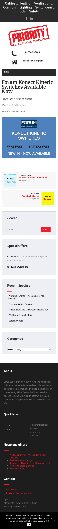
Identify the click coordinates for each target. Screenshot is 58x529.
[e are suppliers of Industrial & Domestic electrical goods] (29, 46)
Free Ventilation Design (20, 304)
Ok (29, 525)
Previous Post (33, 176)
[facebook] (26, 18)
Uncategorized (25, 180)
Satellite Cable (16, 320)
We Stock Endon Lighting (21, 315)
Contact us (12, 256)
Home (9, 425)
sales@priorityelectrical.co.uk (18, 493)
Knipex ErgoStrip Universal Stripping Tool (29, 309)
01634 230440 (11, 489)
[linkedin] (31, 18)
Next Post (30, 195)
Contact (9, 429)
